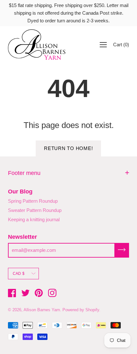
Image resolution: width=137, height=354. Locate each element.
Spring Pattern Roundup (33, 201)
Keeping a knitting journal (34, 219)
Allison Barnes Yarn (42, 309)
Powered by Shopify (80, 309)
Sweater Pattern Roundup (34, 210)
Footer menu (24, 173)
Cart (121, 44)
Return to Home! (68, 148)
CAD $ (19, 273)
